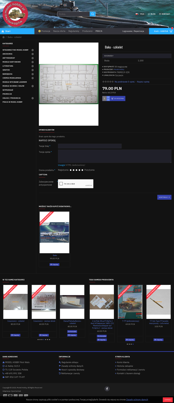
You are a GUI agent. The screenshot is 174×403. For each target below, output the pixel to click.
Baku (55, 255)
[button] (38, 339)
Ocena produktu (46, 170)
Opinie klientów (46, 130)
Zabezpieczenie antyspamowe (46, 183)
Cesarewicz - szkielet (16, 321)
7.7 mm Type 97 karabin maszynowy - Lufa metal (159, 322)
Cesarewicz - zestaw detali (44, 321)
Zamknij (167, 400)
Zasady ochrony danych (137, 399)
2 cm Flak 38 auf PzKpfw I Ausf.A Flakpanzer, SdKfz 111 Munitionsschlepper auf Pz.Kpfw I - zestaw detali (102, 324)
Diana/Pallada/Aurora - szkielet (73, 322)
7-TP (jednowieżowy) (130, 321)
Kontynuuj (163, 197)
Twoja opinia (44, 152)
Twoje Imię (44, 146)
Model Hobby (119, 69)
